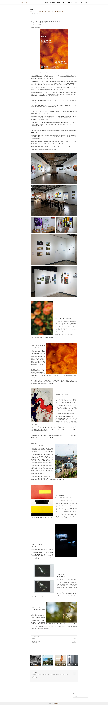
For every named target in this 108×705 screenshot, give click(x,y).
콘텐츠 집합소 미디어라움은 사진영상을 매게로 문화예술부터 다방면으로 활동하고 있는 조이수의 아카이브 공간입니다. (50, 674)
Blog (86, 2)
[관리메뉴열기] (106, 2)
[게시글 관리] (36, 632)
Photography (52, 2)
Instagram (81, 2)
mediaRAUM (23, 2)
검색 (87, 696)
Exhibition (59, 2)
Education (70, 2)
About (46, 2)
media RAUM (57, 703)
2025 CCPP (33, 638)
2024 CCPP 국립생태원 (35, 641)
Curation (64, 2)
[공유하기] (34, 632)
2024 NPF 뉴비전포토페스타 (36, 642)
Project (75, 2)
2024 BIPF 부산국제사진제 (36, 643)
